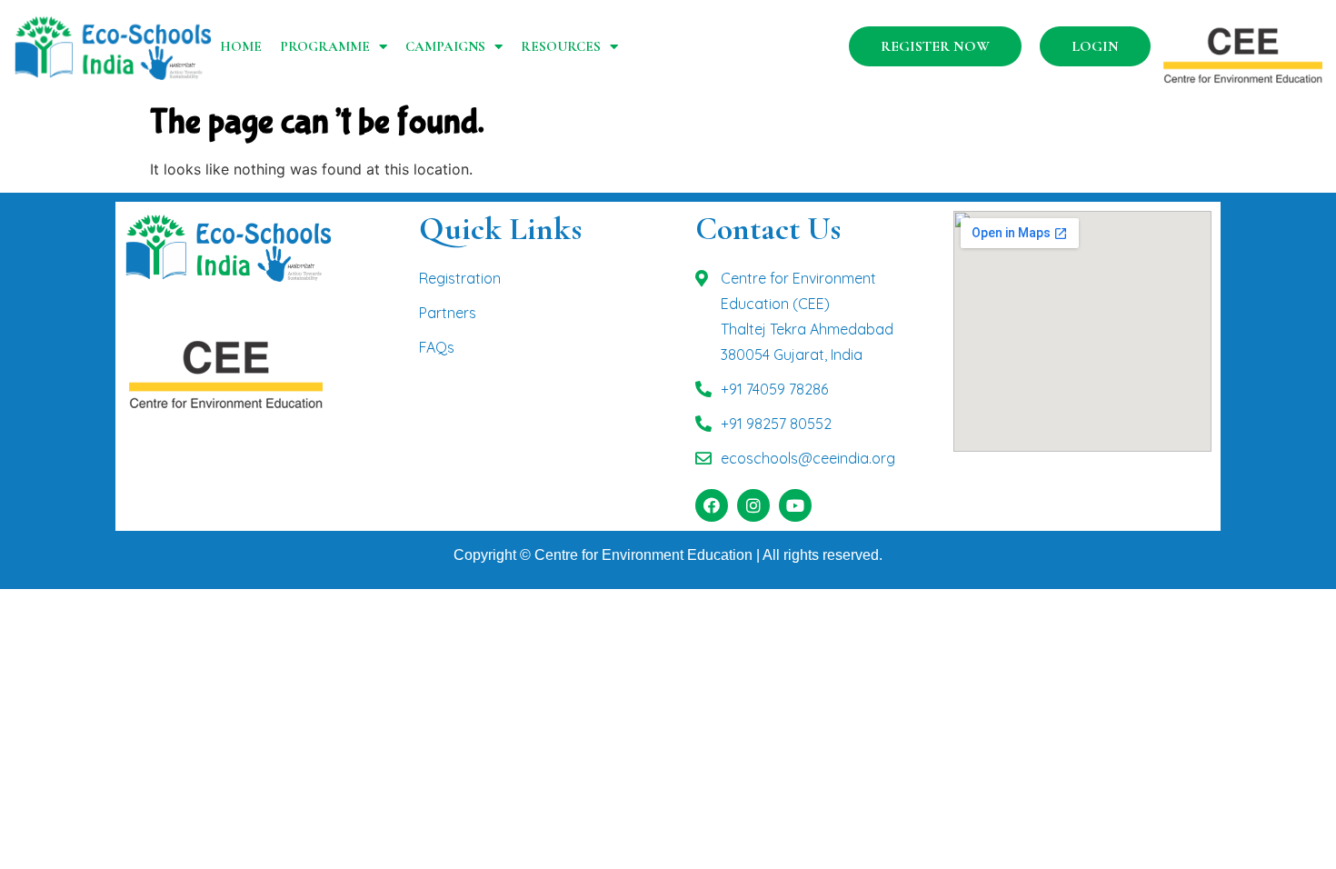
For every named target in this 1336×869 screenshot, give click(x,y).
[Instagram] (753, 505)
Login (1095, 46)
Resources (561, 46)
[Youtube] (795, 505)
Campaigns (445, 46)
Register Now (935, 46)
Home (241, 46)
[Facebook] (711, 505)
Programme (325, 46)
